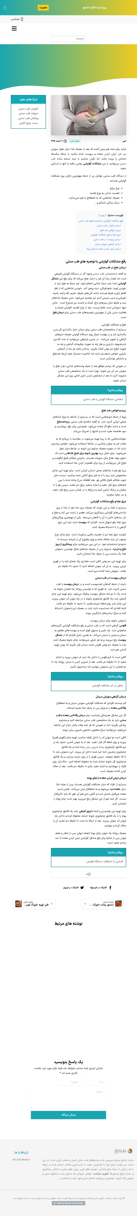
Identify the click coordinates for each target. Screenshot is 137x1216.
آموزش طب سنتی (28, 109)
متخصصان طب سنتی (105, 274)
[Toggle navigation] (14, 28)
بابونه (123, 584)
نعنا (64, 339)
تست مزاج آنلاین (28, 123)
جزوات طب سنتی (28, 113)
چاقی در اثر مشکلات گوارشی (107, 686)
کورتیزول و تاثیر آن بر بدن (42, 989)
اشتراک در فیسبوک (98, 887)
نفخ (75, 330)
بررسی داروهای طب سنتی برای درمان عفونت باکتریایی (101, 991)
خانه (95, 68)
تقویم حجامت (100, 1174)
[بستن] (5, 7)
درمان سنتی (82, 68)
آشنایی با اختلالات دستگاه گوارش (105, 862)
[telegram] (113, 19)
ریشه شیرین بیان (95, 747)
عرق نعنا (79, 508)
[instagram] (119, 19)
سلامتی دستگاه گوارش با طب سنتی (103, 399)
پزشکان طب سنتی (28, 118)
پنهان (102, 215)
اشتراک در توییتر (70, 887)
